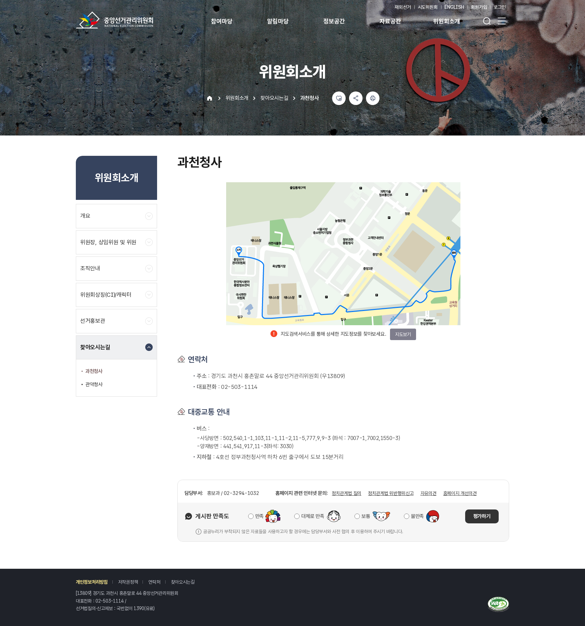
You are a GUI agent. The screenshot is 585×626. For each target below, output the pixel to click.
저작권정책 (128, 582)
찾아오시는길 (183, 582)
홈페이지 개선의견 (460, 493)
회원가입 (479, 7)
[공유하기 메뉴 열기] (356, 98)
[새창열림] (498, 603)
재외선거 (403, 7)
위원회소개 (446, 21)
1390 (139, 608)
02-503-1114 (109, 601)
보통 (366, 516)
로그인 (500, 7)
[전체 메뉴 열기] (501, 21)
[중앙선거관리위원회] (114, 20)
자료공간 (390, 21)
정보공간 (334, 21)
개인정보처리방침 (92, 582)
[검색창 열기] (486, 21)
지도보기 (403, 334)
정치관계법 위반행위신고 (390, 493)
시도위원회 (428, 7)
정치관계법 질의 (346, 493)
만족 (259, 516)
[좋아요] (339, 98)
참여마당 (221, 21)
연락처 (154, 582)
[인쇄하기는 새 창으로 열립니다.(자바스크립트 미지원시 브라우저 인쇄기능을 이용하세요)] (373, 98)
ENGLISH (454, 7)
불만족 (417, 516)
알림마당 (277, 21)
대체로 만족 (312, 516)
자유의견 (428, 493)
